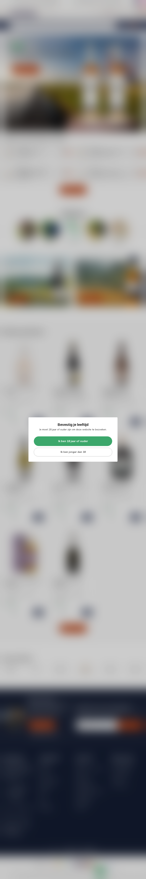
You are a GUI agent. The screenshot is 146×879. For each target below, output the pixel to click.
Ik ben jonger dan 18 (73, 452)
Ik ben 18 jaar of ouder (73, 441)
